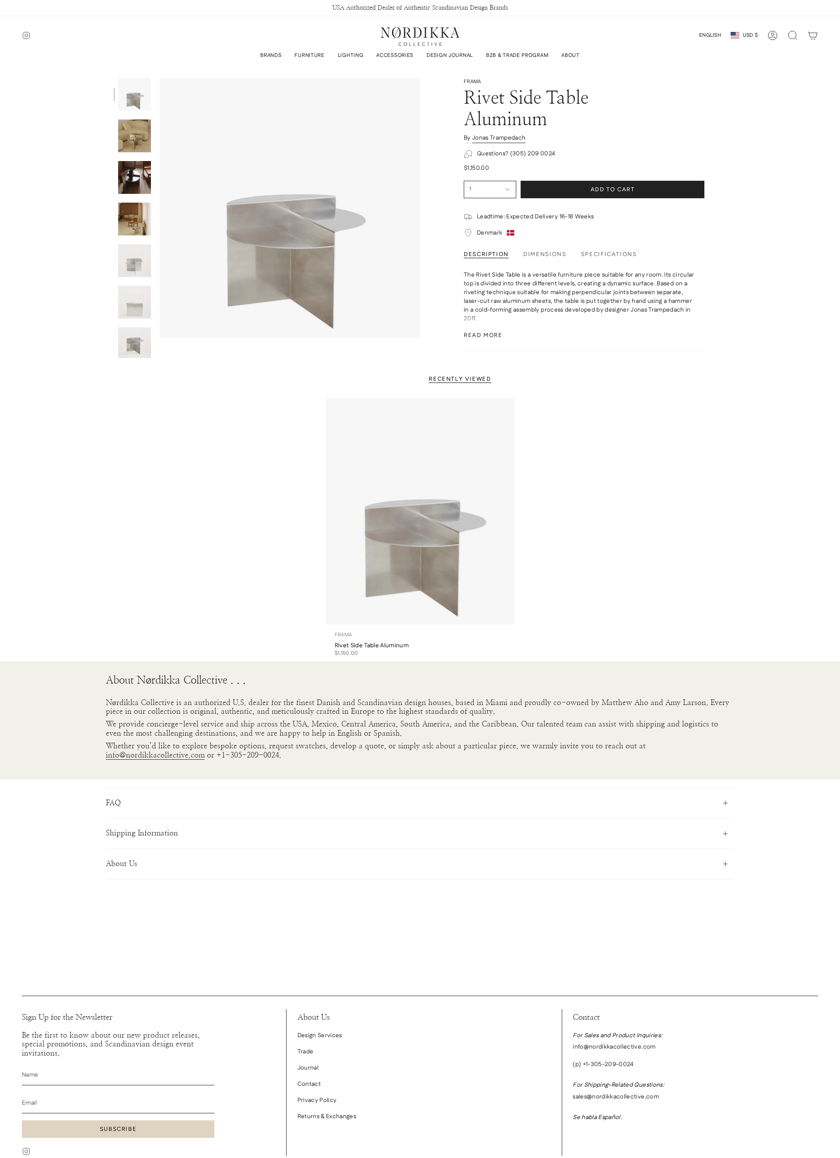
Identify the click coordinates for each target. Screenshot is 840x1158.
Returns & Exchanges (327, 1116)
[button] (271, 55)
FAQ (113, 803)
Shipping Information (142, 833)
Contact (309, 1084)
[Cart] (813, 35)
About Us (121, 863)
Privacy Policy (317, 1100)
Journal (308, 1067)
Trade (306, 1051)
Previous (159, 208)
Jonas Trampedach (498, 137)
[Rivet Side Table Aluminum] (420, 511)
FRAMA (472, 81)
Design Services (320, 1035)
